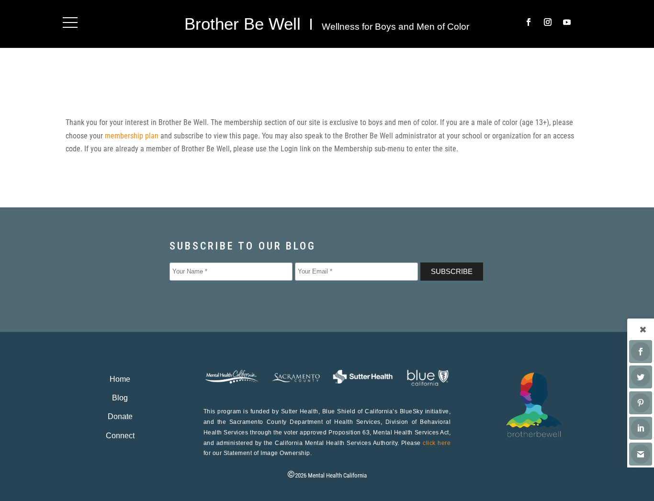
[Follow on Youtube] (567, 22)
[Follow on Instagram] (547, 22)
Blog (120, 398)
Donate (120, 416)
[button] (70, 22)
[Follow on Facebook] (528, 22)
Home (120, 379)
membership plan (131, 135)
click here (437, 443)
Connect (120, 436)
